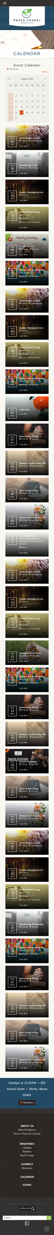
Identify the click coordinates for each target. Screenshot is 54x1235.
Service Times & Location (27, 1133)
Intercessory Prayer (28, 436)
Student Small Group (29, 212)
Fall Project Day (27, 536)
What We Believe (27, 1129)
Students (27, 1151)
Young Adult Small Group (32, 270)
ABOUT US (27, 1126)
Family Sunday (26, 246)
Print (47, 72)
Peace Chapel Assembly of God (21, 1203)
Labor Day (24, 409)
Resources (27, 1168)
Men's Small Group (28, 490)
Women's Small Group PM (32, 517)
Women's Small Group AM (32, 463)
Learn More (23, 146)
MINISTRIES (27, 1143)
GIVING (27, 1184)
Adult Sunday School (29, 138)
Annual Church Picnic (30, 653)
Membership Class (28, 165)
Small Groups (27, 1155)
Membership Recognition (31, 924)
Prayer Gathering (27, 761)
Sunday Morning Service (31, 192)
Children (27, 1147)
